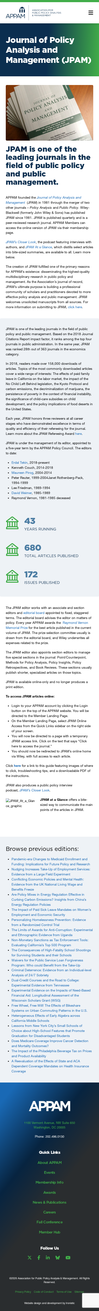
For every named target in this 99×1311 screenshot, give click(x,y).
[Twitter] (29, 1257)
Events (49, 1172)
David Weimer (22, 493)
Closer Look (34, 790)
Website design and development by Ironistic (49, 1303)
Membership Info (49, 1182)
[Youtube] (68, 1257)
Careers (49, 1212)
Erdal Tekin (20, 462)
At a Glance (38, 247)
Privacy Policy (23, 1291)
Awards (49, 1192)
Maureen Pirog (22, 473)
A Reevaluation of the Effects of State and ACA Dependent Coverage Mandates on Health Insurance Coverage (50, 1066)
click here (75, 307)
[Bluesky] (57, 1257)
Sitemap (79, 1291)
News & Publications (49, 1202)
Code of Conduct (44, 1291)
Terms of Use (64, 1291)
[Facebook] (39, 1257)
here (78, 434)
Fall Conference (49, 1222)
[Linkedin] (47, 1257)
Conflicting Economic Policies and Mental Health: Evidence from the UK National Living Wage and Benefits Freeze (48, 884)
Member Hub (49, 1232)
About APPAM (49, 1162)
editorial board (33, 613)
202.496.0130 (54, 1136)
